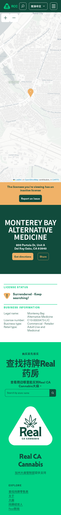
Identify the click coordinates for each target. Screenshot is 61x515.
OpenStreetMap (31, 179)
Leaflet (18, 179)
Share (43, 256)
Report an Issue (30, 198)
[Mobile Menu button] (53, 6)
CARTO (55, 179)
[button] (5, 18)
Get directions (22, 256)
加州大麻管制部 (25, 473)
